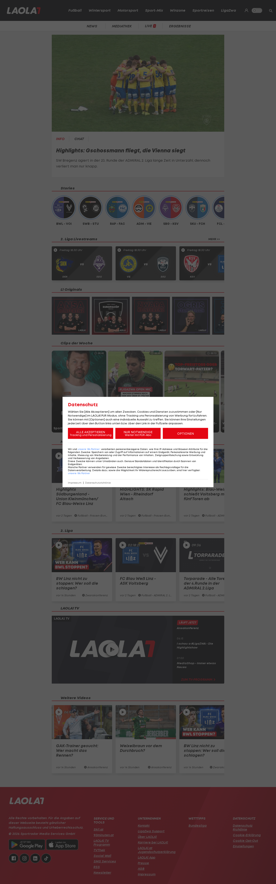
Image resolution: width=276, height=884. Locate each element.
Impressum (75, 483)
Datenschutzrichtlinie (98, 483)
